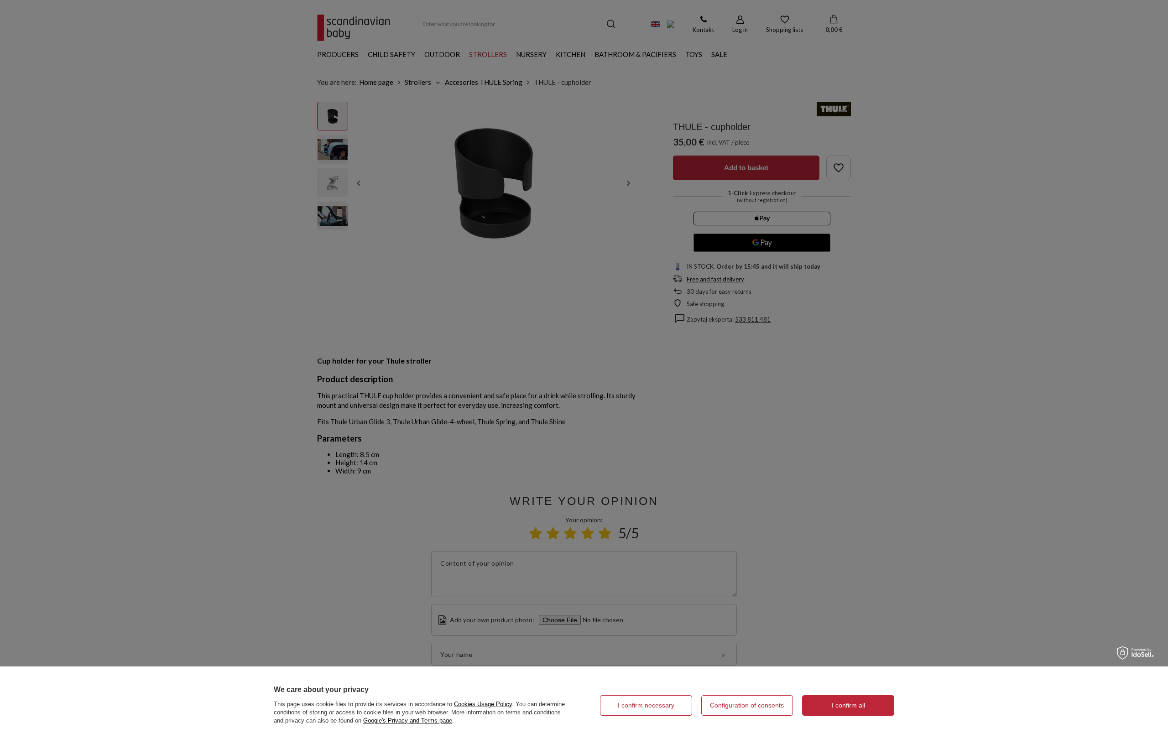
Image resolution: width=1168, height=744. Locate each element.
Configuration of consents (747, 705)
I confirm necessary (646, 705)
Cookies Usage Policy (483, 704)
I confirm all (848, 705)
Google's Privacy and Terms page (407, 720)
